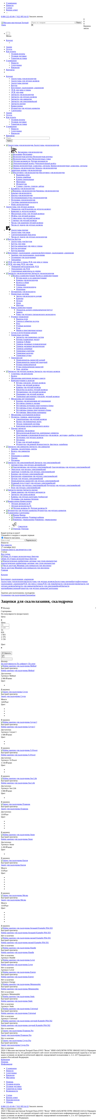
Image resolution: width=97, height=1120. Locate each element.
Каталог (9, 40)
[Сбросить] (3, 656)
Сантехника (16, 110)
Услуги (9, 49)
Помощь (4, 1062)
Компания (5, 1059)
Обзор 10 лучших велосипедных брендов (19, 559)
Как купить (11, 51)
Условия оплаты (18, 54)
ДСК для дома (17, 92)
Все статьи (5, 554)
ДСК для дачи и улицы (21, 90)
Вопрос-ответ (12, 1097)
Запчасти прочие (18, 104)
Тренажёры (30, 595)
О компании (11, 61)
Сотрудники (16, 65)
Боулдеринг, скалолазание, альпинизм (27, 88)
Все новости (6, 545)
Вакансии (15, 67)
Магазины (10, 1077)
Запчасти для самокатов (21, 99)
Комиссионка (17, 106)
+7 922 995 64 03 (21, 16)
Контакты (10, 70)
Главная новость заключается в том (16, 549)
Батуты (14, 85)
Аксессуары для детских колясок (25, 81)
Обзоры (9, 1102)
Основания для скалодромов (13, 595)
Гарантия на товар (19, 58)
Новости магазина (12, 538)
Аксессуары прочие (19, 83)
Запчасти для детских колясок (24, 97)
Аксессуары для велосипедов (23, 79)
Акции (9, 47)
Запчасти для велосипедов (22, 94)
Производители (13, 1100)
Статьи (9, 1095)
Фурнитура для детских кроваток (25, 108)
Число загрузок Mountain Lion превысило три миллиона (25, 568)
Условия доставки (19, 56)
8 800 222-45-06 (7, 16)
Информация (6, 1064)
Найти (9, 141)
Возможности (12, 1091)
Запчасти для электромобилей (24, 101)
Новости (15, 63)
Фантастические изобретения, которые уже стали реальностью (28, 563)
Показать (6, 659)
